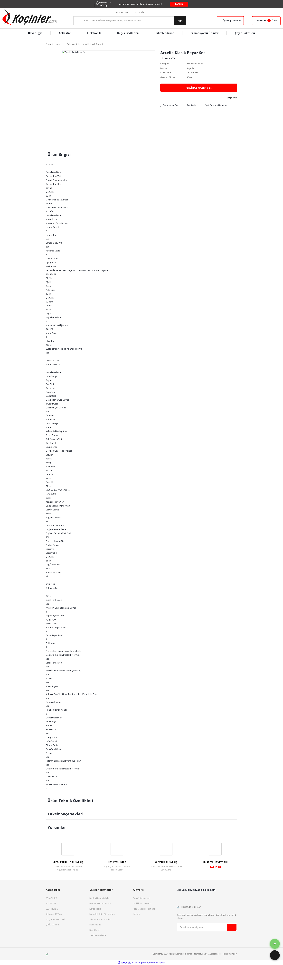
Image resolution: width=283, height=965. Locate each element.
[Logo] (29, 17)
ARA (180, 20)
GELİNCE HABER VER (198, 87)
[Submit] (231, 927)
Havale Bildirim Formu (100, 903)
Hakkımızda (138, 12)
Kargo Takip (95, 908)
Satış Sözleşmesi (141, 898)
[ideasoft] (124, 962)
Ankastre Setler (195, 63)
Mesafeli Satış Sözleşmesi (102, 914)
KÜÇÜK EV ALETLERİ (55, 919)
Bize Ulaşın (94, 930)
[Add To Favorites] (169, 105)
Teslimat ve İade (97, 935)
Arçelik (190, 68)
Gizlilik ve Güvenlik (142, 903)
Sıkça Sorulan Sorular (100, 919)
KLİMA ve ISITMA (54, 914)
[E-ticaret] (141, 962)
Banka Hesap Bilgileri (99, 898)
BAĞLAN (179, 4)
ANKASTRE (51, 903)
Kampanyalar (122, 12)
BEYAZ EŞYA (51, 898)
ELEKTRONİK (52, 908)
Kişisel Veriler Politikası (144, 908)
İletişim (136, 914)
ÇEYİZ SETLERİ (52, 924)
